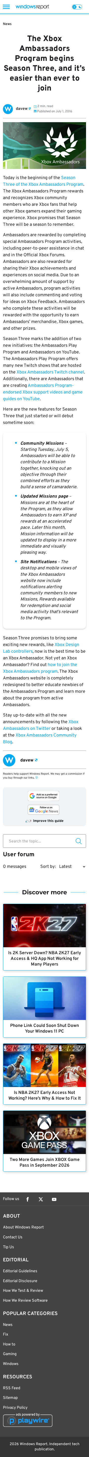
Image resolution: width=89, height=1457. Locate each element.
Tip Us (8, 1247)
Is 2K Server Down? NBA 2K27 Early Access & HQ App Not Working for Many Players (44, 958)
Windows (11, 1364)
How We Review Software (25, 1300)
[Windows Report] (32, 6)
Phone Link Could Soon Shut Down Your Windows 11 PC (44, 1028)
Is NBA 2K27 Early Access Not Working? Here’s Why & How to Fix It (44, 1095)
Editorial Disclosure (20, 1281)
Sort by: (48, 867)
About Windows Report (23, 1227)
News (7, 24)
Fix (5, 1334)
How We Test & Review (23, 1290)
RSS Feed (11, 1388)
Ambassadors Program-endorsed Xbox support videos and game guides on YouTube (43, 392)
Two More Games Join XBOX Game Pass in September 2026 (45, 1162)
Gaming (10, 1354)
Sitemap (10, 1397)
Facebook (27, 1199)
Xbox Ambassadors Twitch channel (50, 372)
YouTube (54, 1199)
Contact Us (12, 1237)
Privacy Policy (15, 1407)
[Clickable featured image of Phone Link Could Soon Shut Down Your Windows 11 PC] (44, 998)
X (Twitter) (41, 1199)
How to (9, 1344)
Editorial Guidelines (20, 1271)
